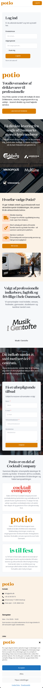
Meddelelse (10, 429)
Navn (7, 401)
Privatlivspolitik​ (25, 685)
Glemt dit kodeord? (11, 60)
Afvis (21, 674)
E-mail (8, 411)
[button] (40, 642)
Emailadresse (10, 31)
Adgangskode (10, 41)
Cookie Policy (16, 685)
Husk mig (11, 50)
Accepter (21, 668)
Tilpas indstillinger (21, 680)
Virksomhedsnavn (12, 420)
